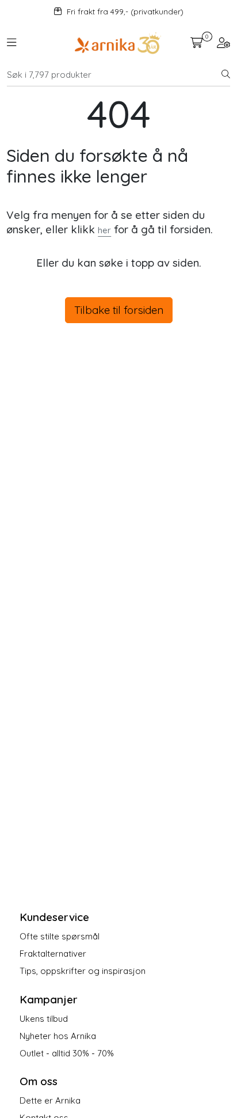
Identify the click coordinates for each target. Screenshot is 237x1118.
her (104, 230)
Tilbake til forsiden (118, 310)
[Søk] (225, 74)
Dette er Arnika (50, 1100)
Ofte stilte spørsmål (60, 936)
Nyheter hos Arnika (58, 1035)
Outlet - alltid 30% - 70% (67, 1053)
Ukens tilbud (44, 1018)
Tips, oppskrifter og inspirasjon (83, 970)
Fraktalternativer (53, 953)
